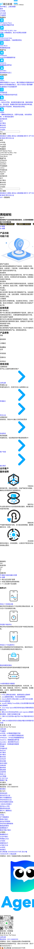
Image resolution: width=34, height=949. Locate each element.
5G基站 (8, 136)
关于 (1, 121)
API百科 (2, 130)
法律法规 (3, 765)
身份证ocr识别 (5, 806)
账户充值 (3, 452)
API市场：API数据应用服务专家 (10, 733)
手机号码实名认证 (6, 800)
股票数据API (4, 828)
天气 (30, 136)
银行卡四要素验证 (6, 797)
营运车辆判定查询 (6, 665)
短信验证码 (3, 793)
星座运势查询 (4, 826)
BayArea (3, 750)
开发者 (2, 746)
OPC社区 (3, 13)
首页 (1, 9)
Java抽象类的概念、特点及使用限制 (13, 697)
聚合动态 (3, 125)
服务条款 (3, 767)
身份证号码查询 (5, 821)
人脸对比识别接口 (6, 804)
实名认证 (11, 138)
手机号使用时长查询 (6, 802)
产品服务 (3, 731)
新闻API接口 (4, 819)
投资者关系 (3, 119)
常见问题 (3, 761)
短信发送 (3, 136)
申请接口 (3, 401)
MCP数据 (3, 776)
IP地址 (2, 815)
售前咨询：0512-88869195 (9, 939)
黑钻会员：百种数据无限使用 (9, 744)
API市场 (2, 11)
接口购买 (3, 466)
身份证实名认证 (5, 795)
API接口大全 (4, 845)
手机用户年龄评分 (6, 624)
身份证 (14, 136)
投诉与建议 (3, 763)
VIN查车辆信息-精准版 (7, 683)
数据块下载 (3, 780)
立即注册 (3, 383)
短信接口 (3, 849)
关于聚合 (3, 123)
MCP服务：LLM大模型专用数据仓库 (12, 735)
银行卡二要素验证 (6, 810)
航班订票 (5, 138)
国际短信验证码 (5, 808)
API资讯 (2, 847)
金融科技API (4, 843)
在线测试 (3, 433)
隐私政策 (3, 770)
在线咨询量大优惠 (11, 575)
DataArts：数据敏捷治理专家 (9, 740)
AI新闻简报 (20, 136)
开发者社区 (3, 748)
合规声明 (3, 772)
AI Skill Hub (4, 778)
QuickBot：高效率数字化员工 (9, 742)
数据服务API (4, 834)
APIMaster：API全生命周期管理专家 (12, 738)
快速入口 (3, 774)
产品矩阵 (3, 15)
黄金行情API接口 (5, 830)
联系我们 (3, 789)
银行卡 (26, 136)
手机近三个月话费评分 (7, 645)
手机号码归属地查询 (6, 823)
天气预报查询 (4, 817)
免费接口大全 (4, 839)
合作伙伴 (3, 127)
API (1, 197)
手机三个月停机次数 (6, 604)
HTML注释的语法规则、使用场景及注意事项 (15, 695)
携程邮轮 (7, 197)
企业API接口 (4, 836)
